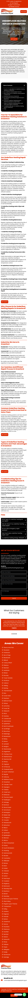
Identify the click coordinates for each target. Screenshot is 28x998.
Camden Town (8, 784)
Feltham (6, 944)
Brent (5, 866)
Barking (6, 688)
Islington (6, 746)
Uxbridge (6, 957)
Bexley (5, 739)
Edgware (6, 914)
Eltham (6, 673)
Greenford (7, 921)
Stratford (6, 680)
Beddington (7, 835)
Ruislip (5, 952)
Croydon (6, 820)
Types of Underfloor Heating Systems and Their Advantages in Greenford (13, 104)
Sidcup (6, 703)
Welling (6, 685)
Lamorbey (7, 706)
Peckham (6, 698)
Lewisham (6, 670)
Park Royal (7, 878)
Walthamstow (8, 756)
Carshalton (7, 858)
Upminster (7, 833)
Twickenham (7, 906)
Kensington (7, 812)
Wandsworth (7, 822)
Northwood (7, 954)
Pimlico (6, 762)
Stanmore (7, 929)
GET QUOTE (14, 39)
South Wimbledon (9, 848)
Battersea (6, 794)
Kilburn (6, 827)
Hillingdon (6, 949)
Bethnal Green (8, 701)
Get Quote (23, 11)
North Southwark (8, 726)
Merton (6, 840)
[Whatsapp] (24, 994)
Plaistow (6, 665)
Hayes (5, 947)
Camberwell (7, 718)
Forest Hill (6, 708)
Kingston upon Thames (10, 904)
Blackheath (7, 657)
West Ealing (7, 901)
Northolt (6, 934)
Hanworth (6, 939)
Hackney (6, 716)
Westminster (7, 749)
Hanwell (6, 916)
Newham (6, 668)
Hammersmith (8, 853)
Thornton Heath (8, 797)
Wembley (6, 896)
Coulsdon (6, 881)
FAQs (5, 109)
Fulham (6, 830)
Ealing (5, 909)
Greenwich (7, 652)
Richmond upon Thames (11, 899)
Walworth (6, 711)
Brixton (6, 741)
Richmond (7, 886)
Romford (6, 805)
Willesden (6, 860)
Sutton (6, 876)
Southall (6, 932)
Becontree (7, 731)
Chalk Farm (7, 792)
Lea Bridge (7, 729)
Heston (6, 937)
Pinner (5, 942)
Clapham (6, 764)
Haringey (6, 802)
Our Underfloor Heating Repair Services (12, 92)
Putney (6, 845)
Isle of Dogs (7, 655)
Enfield (5, 868)
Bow (5, 693)
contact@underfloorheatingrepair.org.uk (12, 568)
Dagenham (7, 751)
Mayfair (6, 774)
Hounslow (6, 926)
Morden (6, 855)
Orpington (7, 787)
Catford (6, 683)
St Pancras (7, 767)
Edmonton (7, 825)
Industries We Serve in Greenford (11, 96)
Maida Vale (7, 815)
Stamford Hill (7, 759)
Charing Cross (8, 754)
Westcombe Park (9, 647)
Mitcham (6, 838)
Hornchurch (7, 810)
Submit (14, 598)
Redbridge (7, 734)
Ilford (5, 713)
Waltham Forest (8, 779)
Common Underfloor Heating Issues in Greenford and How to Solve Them (12, 101)
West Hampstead (9, 843)
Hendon (6, 873)
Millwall (6, 660)
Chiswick (6, 871)
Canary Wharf (8, 663)
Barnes (6, 863)
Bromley (6, 675)
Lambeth (6, 744)
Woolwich (6, 650)
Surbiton (6, 911)
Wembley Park (8, 888)
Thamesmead (8, 690)
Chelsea (6, 789)
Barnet (6, 893)
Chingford (7, 817)
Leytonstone (7, 721)
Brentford (6, 891)
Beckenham (7, 736)
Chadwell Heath (8, 769)
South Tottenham (9, 772)
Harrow (6, 924)
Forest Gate (7, 696)
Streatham (7, 782)
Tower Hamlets (8, 678)
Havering (6, 850)
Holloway (6, 777)
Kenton (6, 919)
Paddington (7, 800)
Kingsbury (6, 883)
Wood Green (7, 807)
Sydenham (7, 723)
